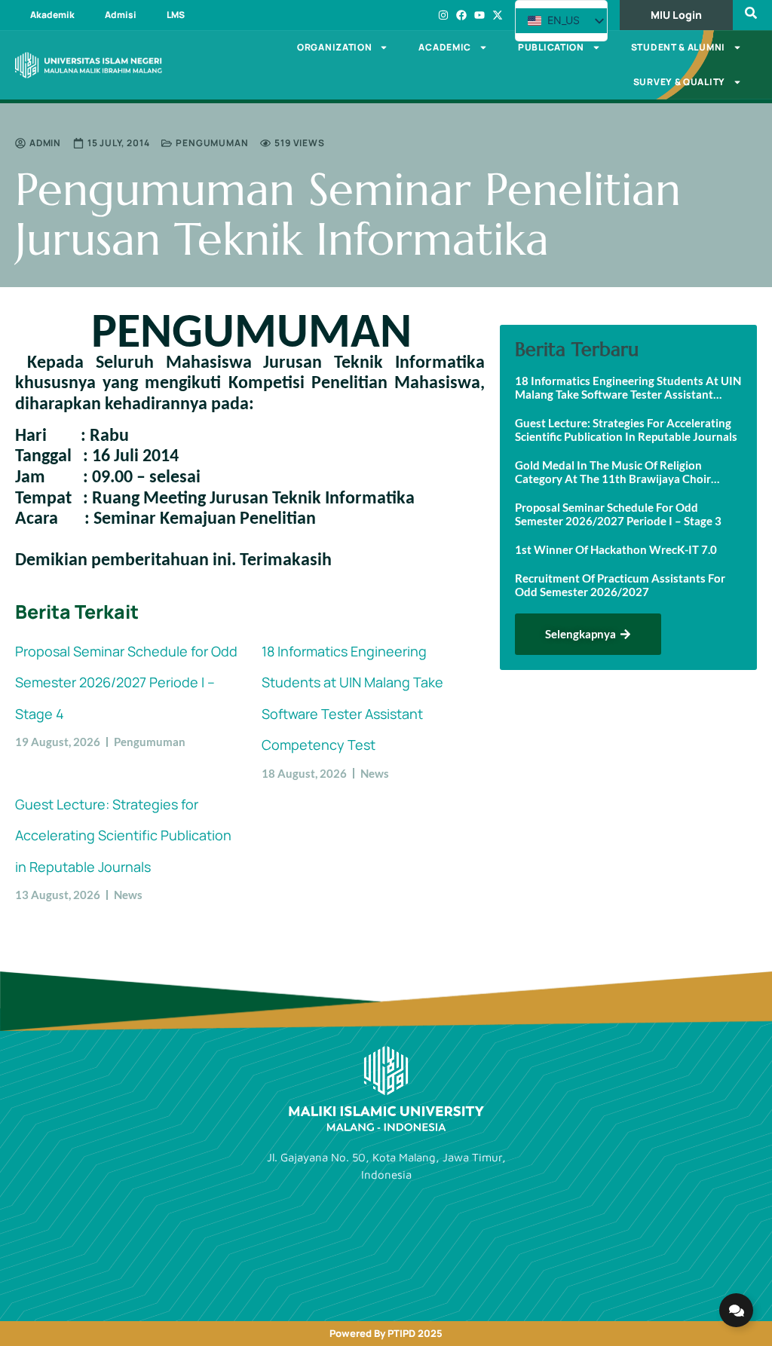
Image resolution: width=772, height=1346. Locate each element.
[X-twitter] (497, 15)
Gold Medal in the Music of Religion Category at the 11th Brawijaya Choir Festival (613, 471)
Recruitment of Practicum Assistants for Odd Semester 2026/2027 (620, 584)
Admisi (120, 14)
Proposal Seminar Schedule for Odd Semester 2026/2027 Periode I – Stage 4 (126, 682)
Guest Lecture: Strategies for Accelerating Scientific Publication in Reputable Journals (123, 835)
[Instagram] (443, 15)
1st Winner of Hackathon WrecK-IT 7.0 (616, 549)
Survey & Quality (679, 81)
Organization (334, 47)
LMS (176, 14)
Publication (551, 47)
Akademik (52, 14)
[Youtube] (479, 15)
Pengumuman (212, 142)
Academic (444, 47)
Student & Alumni (678, 47)
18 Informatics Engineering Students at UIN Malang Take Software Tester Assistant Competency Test (628, 387)
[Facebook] (461, 15)
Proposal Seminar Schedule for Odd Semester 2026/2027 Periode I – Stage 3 (618, 514)
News (374, 773)
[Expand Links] (736, 1310)
